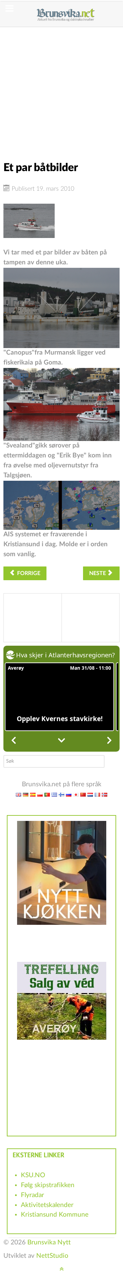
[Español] (33, 794)
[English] (18, 794)
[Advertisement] (61, 89)
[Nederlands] (90, 794)
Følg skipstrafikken (47, 1185)
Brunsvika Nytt (49, 1242)
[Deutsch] (25, 794)
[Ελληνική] (54, 794)
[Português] (47, 794)
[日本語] (76, 794)
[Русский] (68, 794)
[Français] (97, 794)
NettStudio (52, 1256)
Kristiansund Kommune (54, 1214)
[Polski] (40, 794)
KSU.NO (33, 1175)
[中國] (83, 794)
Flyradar (32, 1195)
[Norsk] (104, 794)
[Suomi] (61, 794)
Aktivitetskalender (47, 1205)
